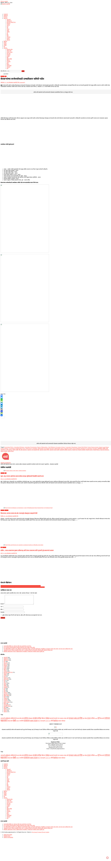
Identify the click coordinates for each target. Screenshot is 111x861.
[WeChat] (55, 413)
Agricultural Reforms (19, 447)
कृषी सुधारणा (9, 449)
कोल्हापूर (8, 23)
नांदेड (8, 30)
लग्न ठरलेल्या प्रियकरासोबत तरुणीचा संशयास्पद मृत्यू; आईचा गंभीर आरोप (19, 647)
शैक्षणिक (5, 41)
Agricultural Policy (8, 447)
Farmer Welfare (4, 448)
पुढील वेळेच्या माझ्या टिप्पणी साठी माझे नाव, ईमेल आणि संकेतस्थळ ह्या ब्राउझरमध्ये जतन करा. (22, 615)
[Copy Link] (55, 409)
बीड (7, 34)
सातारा (8, 38)
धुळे (7, 27)
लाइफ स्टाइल (9, 52)
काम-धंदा (8, 53)
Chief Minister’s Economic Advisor (56, 447)
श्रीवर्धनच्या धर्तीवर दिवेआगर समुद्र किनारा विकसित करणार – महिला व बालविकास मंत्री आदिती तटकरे (23, 587)
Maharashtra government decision (46, 448)
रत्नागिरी (8, 37)
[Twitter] (55, 398)
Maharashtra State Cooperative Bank (63, 448)
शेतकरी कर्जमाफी (81, 449)
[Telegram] (55, 407)
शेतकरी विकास (96, 449)
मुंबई (7, 36)
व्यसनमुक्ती (9, 65)
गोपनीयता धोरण (7, 836)
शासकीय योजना (7, 706)
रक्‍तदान (8, 67)
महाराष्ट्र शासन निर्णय (44, 449)
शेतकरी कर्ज (74, 449)
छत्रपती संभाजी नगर (11, 22)
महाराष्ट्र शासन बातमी (54, 449)
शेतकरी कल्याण (89, 449)
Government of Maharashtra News (17, 448)
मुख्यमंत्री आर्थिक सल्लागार (66, 449)
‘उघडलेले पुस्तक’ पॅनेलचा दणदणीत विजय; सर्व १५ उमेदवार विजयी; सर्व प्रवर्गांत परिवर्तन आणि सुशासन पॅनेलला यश (28, 650)
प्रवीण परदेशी (15, 449)
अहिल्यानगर (9, 21)
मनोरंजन (5, 17)
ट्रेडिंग (5, 45)
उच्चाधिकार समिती (101, 448)
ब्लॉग (8, 63)
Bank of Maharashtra (42, 447)
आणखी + (6, 48)
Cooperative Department (71, 447)
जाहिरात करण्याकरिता (8, 837)
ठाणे (7, 26)
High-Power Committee (31, 448)
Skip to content (4, 1)
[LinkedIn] (55, 405)
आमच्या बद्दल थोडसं (8, 834)
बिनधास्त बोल (10, 49)
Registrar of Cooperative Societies (89, 448)
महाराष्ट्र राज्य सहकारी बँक (33, 449)
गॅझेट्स (8, 60)
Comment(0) (22, 82)
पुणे (7, 33)
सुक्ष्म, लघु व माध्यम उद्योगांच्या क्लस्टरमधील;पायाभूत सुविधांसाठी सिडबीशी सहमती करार (22, 476)
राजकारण (6, 14)
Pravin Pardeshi (76, 448)
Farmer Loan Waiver (104, 447)
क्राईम (8, 56)
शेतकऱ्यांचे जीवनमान (104, 449)
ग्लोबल (5, 44)
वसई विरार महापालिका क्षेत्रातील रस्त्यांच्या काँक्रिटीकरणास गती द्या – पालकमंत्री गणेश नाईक (21, 585)
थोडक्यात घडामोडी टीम (14, 82)
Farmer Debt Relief (82, 447)
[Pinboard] (55, 411)
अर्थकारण (6, 15)
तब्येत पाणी (9, 50)
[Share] (55, 415)
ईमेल (2, 609)
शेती (7, 57)
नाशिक (8, 31)
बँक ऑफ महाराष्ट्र (23, 449)
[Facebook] (55, 396)
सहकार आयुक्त (4, 451)
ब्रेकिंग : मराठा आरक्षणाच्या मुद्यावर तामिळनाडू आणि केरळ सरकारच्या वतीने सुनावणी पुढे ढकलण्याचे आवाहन (27, 550)
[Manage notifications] (107, 857)
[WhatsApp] (55, 400)
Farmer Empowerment (93, 447)
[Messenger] (55, 403)
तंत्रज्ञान (8, 54)
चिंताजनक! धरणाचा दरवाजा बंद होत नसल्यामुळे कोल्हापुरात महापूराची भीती (19, 513)
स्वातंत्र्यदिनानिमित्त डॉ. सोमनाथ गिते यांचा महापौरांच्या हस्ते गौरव (17, 646)
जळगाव (8, 25)
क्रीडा (5, 42)
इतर (7, 68)
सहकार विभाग (11, 451)
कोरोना (5, 664)
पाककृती (8, 61)
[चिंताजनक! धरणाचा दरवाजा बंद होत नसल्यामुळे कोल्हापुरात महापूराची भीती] (55, 507)
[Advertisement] (55, 8)
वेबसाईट (2, 612)
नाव (2, 606)
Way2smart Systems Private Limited (40, 832)
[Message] (55, 401)
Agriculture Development (31, 447)
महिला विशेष (9, 59)
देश (4, 46)
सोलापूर (8, 40)
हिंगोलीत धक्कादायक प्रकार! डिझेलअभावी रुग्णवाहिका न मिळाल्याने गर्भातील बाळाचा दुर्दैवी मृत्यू (24, 651)
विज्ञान (8, 64)
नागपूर (8, 29)
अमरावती (8, 19)
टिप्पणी (2, 604)
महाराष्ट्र (5, 18)
